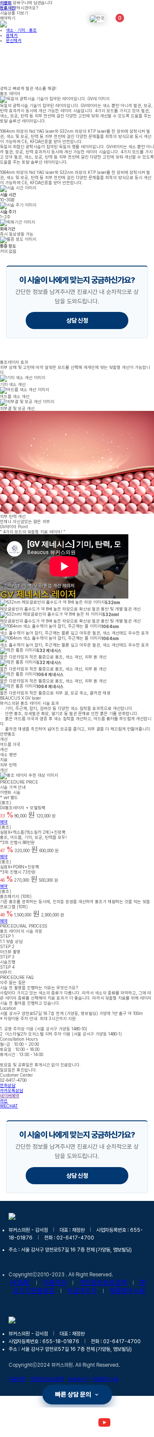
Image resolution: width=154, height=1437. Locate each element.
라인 (4, 1100)
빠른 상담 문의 (73, 1394)
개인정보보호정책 (103, 1282)
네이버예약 (9, 1095)
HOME (20, 1282)
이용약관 (55, 1282)
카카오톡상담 (11, 1090)
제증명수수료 (127, 1291)
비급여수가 (82, 1291)
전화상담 (7, 1085)
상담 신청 (77, 320)
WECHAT (9, 1105)
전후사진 (7, 7)
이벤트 (6, 2)
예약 (4, 821)
